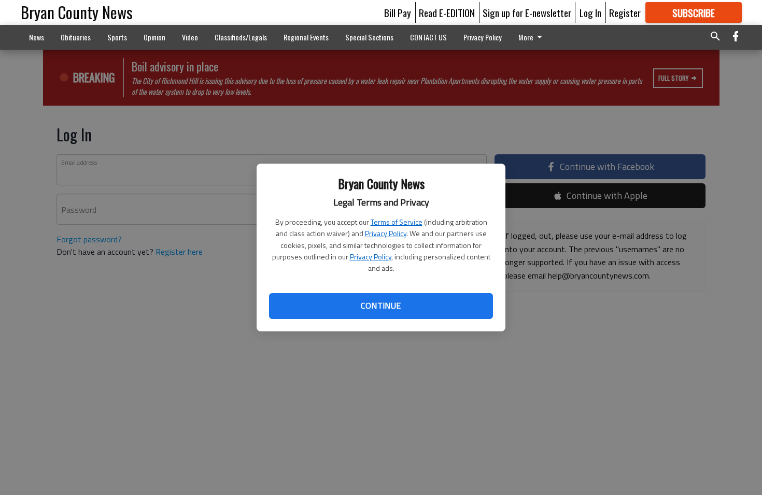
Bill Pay (397, 12)
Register (625, 12)
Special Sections (369, 37)
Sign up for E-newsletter (527, 12)
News (36, 37)
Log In (590, 12)
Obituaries (76, 37)
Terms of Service (396, 221)
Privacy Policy (385, 233)
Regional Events (306, 37)
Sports (117, 37)
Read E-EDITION (447, 12)
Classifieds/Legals (241, 37)
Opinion (154, 37)
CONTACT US (428, 37)
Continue (381, 305)
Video (190, 37)
